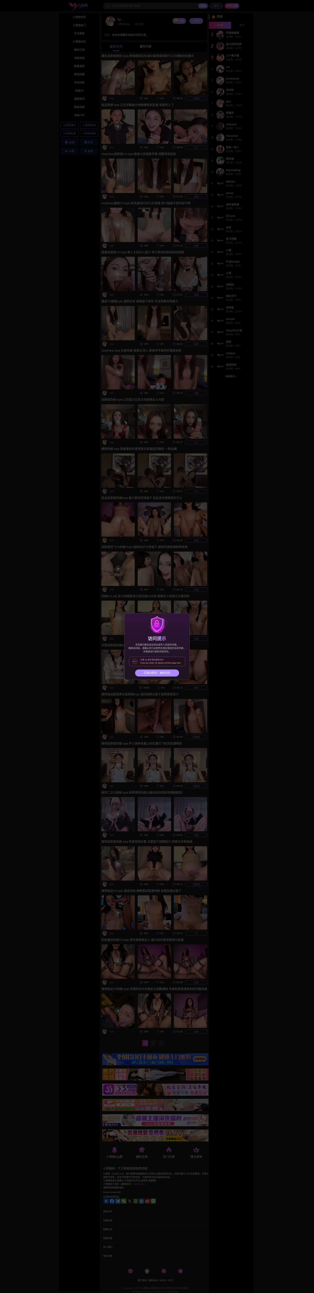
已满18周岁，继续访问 (157, 672)
